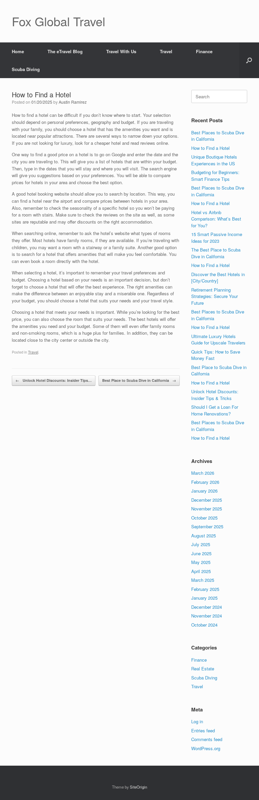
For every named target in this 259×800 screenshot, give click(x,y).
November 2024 (206, 615)
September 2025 (207, 526)
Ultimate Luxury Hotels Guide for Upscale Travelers (218, 339)
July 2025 (200, 544)
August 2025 (203, 535)
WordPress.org (205, 748)
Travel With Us (121, 51)
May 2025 (200, 562)
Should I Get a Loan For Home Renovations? (214, 410)
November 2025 (206, 508)
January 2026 (204, 491)
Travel (166, 51)
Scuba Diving (26, 69)
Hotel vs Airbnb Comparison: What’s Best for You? (216, 219)
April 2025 (201, 571)
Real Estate (202, 668)
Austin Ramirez (73, 102)
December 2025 (206, 500)
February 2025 (205, 589)
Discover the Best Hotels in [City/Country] (218, 277)
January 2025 (204, 598)
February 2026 (205, 482)
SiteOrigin (138, 787)
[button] (249, 60)
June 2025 (201, 553)
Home (18, 51)
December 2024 (206, 607)
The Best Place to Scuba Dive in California (215, 253)
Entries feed (203, 730)
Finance (204, 51)
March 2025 (202, 580)
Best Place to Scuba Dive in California (139, 380)
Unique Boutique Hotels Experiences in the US (214, 160)
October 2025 (204, 517)
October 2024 (204, 625)
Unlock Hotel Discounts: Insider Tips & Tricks (214, 394)
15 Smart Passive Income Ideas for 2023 (216, 237)
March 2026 (202, 473)
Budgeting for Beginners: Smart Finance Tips (215, 175)
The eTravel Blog (65, 51)
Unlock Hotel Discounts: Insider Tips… (54, 380)
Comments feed (206, 739)
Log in (197, 721)
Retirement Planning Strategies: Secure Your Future (214, 296)
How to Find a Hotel (210, 148)
